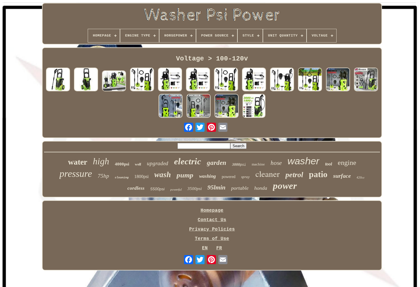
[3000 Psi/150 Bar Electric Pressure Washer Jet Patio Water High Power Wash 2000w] (366, 80)
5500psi (157, 189)
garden (216, 162)
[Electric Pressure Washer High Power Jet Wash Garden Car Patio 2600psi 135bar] (114, 81)
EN (205, 248)
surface (342, 176)
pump (185, 175)
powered (228, 177)
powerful (176, 189)
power (285, 186)
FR (219, 248)
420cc (361, 177)
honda (260, 188)
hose (276, 162)
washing (207, 176)
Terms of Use (212, 238)
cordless (136, 188)
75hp (103, 176)
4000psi (122, 164)
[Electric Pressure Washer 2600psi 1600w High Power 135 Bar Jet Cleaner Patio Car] (338, 80)
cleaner (267, 173)
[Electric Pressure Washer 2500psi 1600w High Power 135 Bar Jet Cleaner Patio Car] (198, 106)
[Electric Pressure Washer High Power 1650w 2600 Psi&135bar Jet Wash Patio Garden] (142, 80)
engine (347, 162)
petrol (294, 175)
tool (328, 163)
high (101, 161)
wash (162, 174)
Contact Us (212, 220)
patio (318, 174)
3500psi (194, 188)
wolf (138, 164)
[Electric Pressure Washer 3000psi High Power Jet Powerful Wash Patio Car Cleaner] (58, 80)
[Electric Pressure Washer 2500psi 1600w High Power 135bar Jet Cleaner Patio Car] (170, 106)
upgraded (157, 163)
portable (240, 188)
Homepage (212, 210)
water (77, 161)
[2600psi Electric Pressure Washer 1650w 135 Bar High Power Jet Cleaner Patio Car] (310, 80)
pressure (75, 173)
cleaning (122, 177)
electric (187, 161)
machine (258, 164)
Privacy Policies (212, 229)
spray (245, 177)
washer (303, 160)
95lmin (216, 187)
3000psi (239, 165)
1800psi (141, 176)
